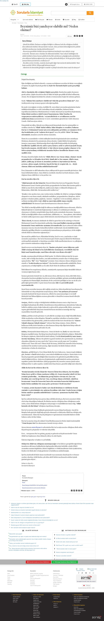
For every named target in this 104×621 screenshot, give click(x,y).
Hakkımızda (56, 573)
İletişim (55, 586)
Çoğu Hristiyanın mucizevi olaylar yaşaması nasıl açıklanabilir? (28, 515)
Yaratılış (9, 584)
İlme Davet (15, 601)
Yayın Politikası (57, 580)
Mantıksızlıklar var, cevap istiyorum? (21, 512)
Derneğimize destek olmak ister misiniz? (86, 581)
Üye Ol (15, 4)
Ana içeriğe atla (4, 0)
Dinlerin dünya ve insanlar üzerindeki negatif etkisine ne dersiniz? (29, 510)
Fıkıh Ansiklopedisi (35, 578)
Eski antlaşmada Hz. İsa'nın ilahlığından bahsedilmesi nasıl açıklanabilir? (30, 517)
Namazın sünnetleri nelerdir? (64, 555)
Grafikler (82, 19)
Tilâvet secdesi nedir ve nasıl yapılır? (66, 548)
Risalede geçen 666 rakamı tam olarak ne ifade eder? (25, 525)
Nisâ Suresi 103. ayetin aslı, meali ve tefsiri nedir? (69, 545)
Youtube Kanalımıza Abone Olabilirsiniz (39, 562)
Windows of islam (36, 613)
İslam (8, 579)
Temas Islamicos (36, 612)
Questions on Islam (37, 596)
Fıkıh (8, 573)
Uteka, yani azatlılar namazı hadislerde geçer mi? (22, 543)
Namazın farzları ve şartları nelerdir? (66, 535)
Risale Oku (55, 598)
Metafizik (9, 580)
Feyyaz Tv (55, 603)
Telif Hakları (56, 584)
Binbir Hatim (15, 600)
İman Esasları (20, 23)
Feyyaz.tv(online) (77, 612)
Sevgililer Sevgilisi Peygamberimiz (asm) (39, 576)
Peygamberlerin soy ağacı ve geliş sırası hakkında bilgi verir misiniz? (28, 536)
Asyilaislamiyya (36, 603)
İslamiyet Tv (55, 607)
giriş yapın (34, 496)
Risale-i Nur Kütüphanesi (79, 608)
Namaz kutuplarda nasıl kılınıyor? (65, 552)
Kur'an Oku (76, 607)
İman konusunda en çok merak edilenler (33, 488)
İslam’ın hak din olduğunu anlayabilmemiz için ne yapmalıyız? (27, 522)
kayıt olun (42, 496)
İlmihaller (32, 583)
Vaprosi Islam (36, 605)
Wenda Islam (35, 610)
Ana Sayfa (14, 23)
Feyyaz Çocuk (77, 601)
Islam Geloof (35, 608)
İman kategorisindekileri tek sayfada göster (34, 485)
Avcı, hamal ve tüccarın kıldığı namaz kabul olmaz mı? (24, 546)
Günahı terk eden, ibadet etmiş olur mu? (67, 541)
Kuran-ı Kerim (15, 598)
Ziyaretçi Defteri (57, 579)
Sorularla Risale (56, 596)
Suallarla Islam (36, 600)
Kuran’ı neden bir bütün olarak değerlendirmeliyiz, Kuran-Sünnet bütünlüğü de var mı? (34, 520)
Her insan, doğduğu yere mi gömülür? (66, 559)
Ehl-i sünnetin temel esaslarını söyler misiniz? (23, 527)
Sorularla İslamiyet (16, 596)
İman (26, 23)
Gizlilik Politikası (57, 582)
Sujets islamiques (36, 617)
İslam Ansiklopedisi (35, 585)
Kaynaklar (56, 577)
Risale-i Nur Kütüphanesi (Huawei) (80, 598)
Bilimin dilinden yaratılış (36, 573)
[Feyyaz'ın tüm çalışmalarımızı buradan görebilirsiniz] (97, 617)
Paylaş (70, 36)
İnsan (8, 577)
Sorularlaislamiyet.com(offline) (80, 610)
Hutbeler (32, 582)
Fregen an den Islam (37, 601)
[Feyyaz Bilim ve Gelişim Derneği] (86, 578)
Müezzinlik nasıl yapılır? (15, 534)
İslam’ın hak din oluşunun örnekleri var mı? (22, 507)
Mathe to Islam (36, 615)
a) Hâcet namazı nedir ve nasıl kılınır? (66, 538)
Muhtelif (9, 582)
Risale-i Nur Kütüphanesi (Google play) (81, 596)
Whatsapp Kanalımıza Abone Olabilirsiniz (65, 562)
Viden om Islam (36, 606)
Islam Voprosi (36, 598)
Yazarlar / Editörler (58, 575)
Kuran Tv (55, 605)
